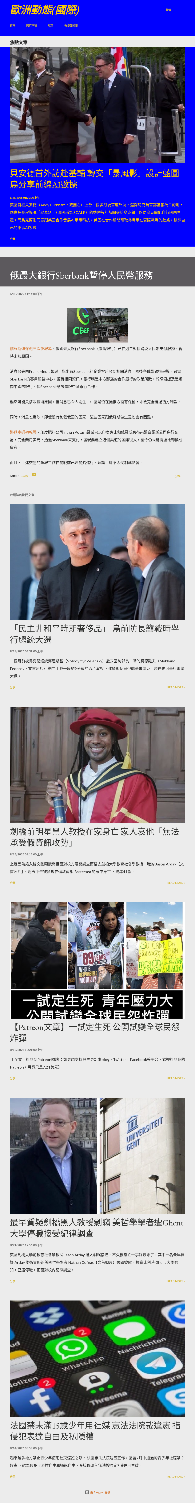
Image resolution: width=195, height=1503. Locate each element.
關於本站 (31, 25)
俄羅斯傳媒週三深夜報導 (31, 348)
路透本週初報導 (23, 432)
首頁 (12, 25)
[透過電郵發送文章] (34, 476)
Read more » (176, 687)
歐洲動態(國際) (44, 10)
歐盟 (50, 25)
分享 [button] (12, 238)
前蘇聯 (25, 476)
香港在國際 (71, 25)
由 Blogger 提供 (100, 1492)
